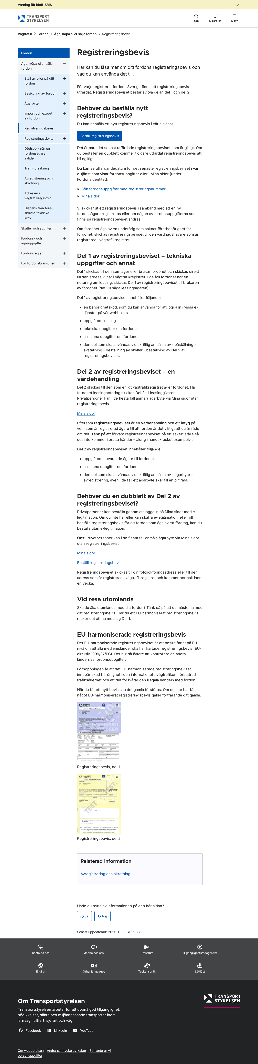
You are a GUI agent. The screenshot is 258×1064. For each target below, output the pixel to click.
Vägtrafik (25, 34)
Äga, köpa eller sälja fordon (75, 34)
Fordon (43, 34)
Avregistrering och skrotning (105, 874)
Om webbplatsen (31, 1050)
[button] (196, 18)
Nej (104, 916)
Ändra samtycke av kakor (66, 1050)
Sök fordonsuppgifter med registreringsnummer (123, 189)
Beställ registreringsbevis (100, 136)
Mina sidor (90, 196)
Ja (86, 916)
